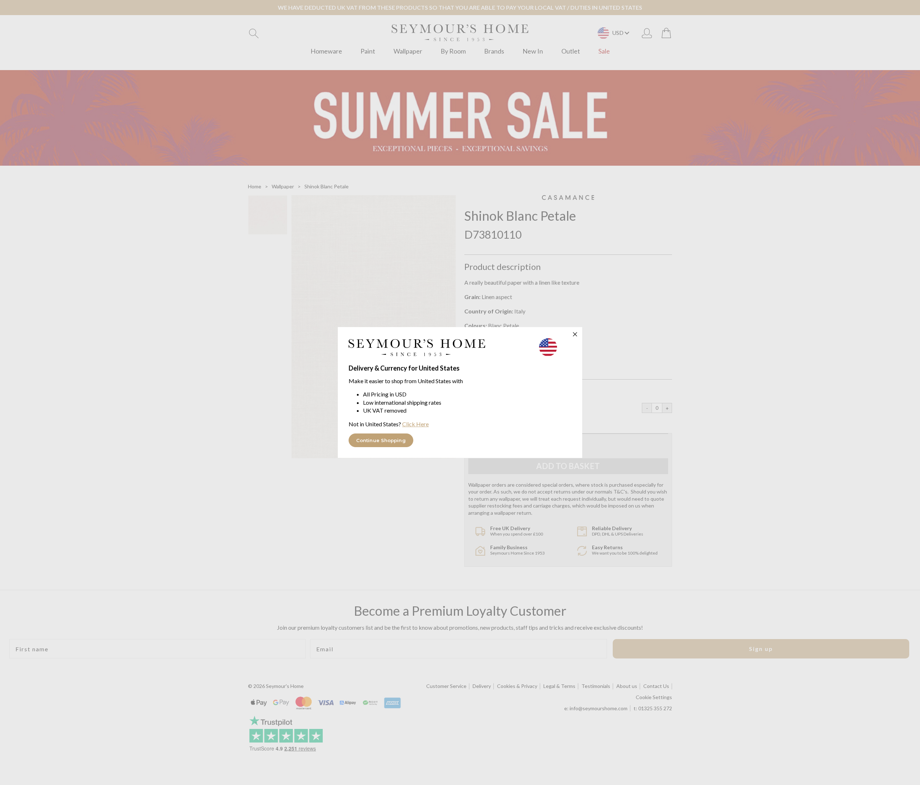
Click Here (415, 424)
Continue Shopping (381, 440)
